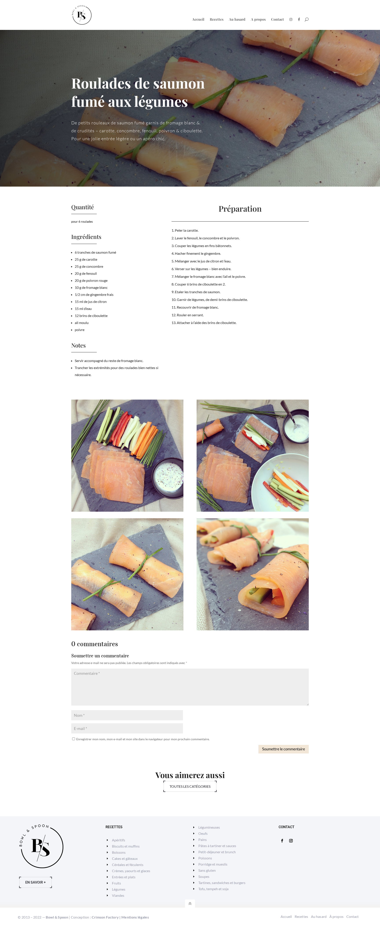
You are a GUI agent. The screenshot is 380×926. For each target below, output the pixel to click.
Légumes (118, 889)
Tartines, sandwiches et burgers (221, 883)
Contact (277, 20)
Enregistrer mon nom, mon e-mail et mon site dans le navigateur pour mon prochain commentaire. (143, 739)
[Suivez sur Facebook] (282, 840)
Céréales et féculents (127, 864)
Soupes (203, 876)
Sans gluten (207, 870)
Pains (202, 839)
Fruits (116, 883)
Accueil (198, 20)
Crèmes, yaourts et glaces (131, 871)
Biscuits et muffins (126, 846)
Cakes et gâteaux (125, 858)
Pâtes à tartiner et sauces (217, 846)
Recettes (216, 20)
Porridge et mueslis (212, 864)
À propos (336, 916)
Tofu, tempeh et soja (213, 889)
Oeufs (203, 833)
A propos (258, 20)
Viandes (118, 895)
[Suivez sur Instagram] (290, 840)
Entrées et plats (123, 877)
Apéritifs (118, 840)
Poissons (205, 858)
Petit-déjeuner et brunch (217, 852)
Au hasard (237, 20)
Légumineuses (209, 827)
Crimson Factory (105, 917)
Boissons (119, 852)
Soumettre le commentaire (283, 749)
